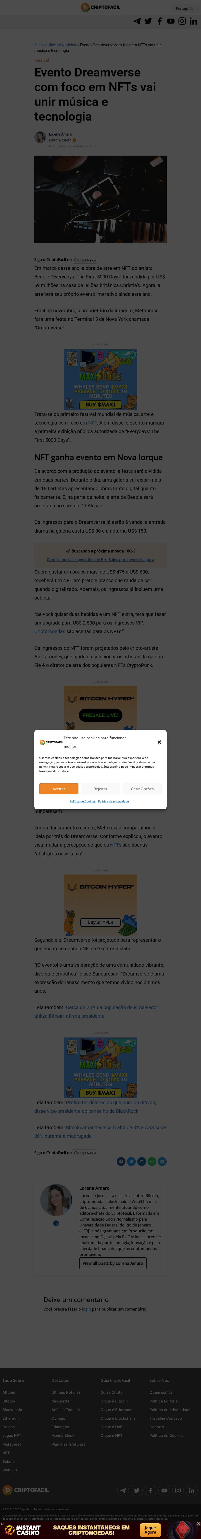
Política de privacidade (113, 801)
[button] (159, 741)
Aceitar (59, 788)
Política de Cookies (83, 801)
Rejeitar (100, 788)
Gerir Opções (142, 788)
